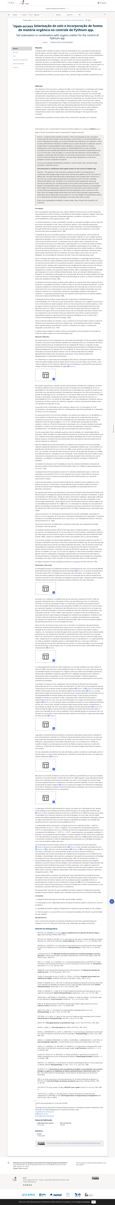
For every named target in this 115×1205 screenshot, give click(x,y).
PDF (79, 15)
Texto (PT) (70, 15)
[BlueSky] (23, 1185)
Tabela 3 (51, 648)
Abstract (15, 52)
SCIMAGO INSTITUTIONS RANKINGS (61, 42)
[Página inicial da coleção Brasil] (14, 1181)
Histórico (15, 67)
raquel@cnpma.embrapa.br (44, 1112)
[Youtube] (31, 1185)
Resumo (58, 15)
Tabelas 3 (80, 688)
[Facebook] (29, 1185)
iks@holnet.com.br (41, 1114)
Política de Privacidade (83, 1202)
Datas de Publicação (18, 63)
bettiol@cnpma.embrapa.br (44, 1116)
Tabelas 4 (75, 849)
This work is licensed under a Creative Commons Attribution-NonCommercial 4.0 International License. (73, 1143)
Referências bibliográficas (20, 60)
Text (14, 56)
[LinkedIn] (27, 1185)
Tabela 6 (63, 785)
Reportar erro (113, 429)
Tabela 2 (80, 571)
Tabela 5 (54, 756)
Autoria (45, 42)
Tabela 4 (52, 716)
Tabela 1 (72, 366)
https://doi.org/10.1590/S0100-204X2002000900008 (69, 20)
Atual (30, 15)
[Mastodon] (25, 1185)
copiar (88, 20)
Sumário (14, 15)
